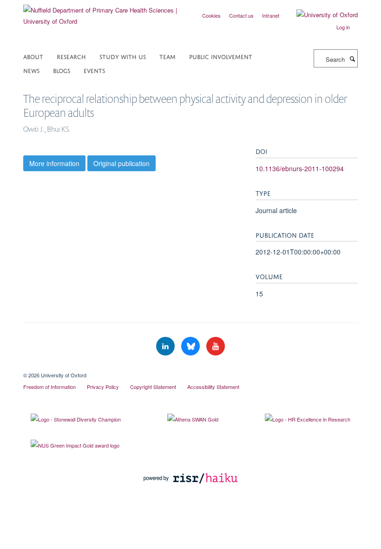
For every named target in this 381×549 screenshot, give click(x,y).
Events (94, 70)
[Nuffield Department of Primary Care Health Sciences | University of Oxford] (103, 12)
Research (71, 56)
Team (167, 56)
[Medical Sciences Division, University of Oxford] (190, 367)
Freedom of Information (49, 386)
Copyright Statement (153, 386)
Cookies (211, 15)
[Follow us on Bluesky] (191, 346)
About (33, 56)
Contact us (241, 15)
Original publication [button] (121, 163)
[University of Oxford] (320, 14)
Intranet (270, 15)
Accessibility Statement (213, 386)
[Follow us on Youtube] (215, 346)
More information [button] (54, 163)
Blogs (61, 70)
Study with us (122, 56)
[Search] (352, 59)
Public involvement (220, 56)
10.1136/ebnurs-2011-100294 (300, 168)
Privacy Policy (103, 386)
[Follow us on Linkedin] (166, 346)
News (31, 70)
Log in (343, 27)
